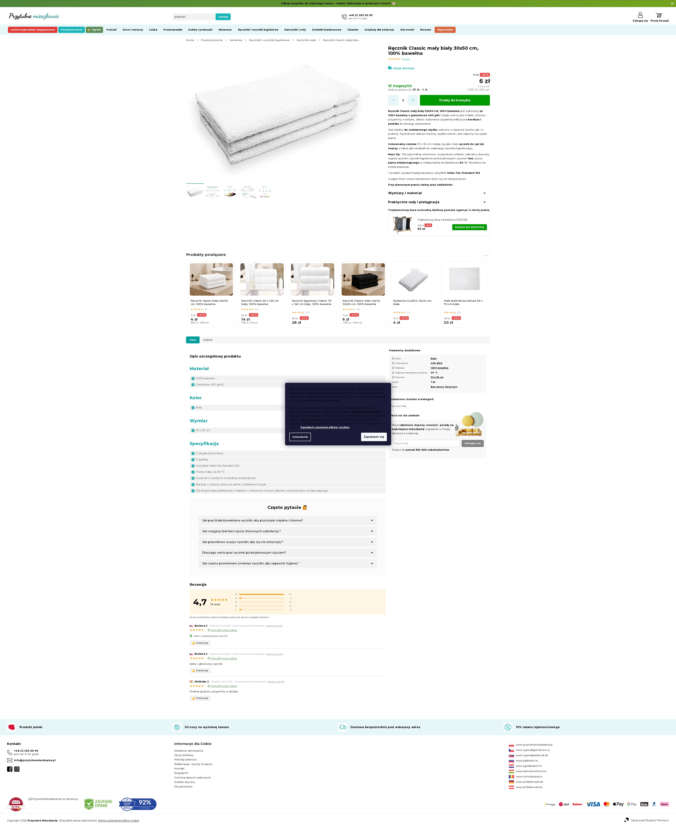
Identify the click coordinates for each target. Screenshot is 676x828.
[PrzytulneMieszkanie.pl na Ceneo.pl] (98, 804)
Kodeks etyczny (184, 782)
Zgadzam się (374, 436)
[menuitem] (32, 29)
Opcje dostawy (403, 68)
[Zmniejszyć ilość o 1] (393, 100)
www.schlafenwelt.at (529, 787)
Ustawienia (300, 436)
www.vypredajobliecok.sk (532, 755)
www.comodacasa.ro (529, 776)
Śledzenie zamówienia (188, 750)
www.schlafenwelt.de (529, 781)
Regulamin (181, 773)
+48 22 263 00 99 (26, 750)
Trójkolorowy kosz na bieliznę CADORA (442, 219)
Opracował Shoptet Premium (650, 820)
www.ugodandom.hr (529, 766)
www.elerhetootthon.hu (531, 771)
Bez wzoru (437, 386)
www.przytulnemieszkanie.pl (534, 744)
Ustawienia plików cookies (317, 419)
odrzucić (294, 423)
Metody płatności (185, 759)
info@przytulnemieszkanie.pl (34, 760)
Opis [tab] (193, 339)
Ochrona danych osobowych (192, 777)
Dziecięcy (451, 386)
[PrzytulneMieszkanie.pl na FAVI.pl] (16, 804)
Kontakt (179, 768)
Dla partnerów (183, 786)
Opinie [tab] (207, 339)
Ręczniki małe (398, 406)
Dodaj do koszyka (454, 100)
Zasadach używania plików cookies (325, 427)
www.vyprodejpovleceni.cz (533, 750)
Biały (434, 358)
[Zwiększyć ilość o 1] (413, 100)
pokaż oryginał (274, 625)
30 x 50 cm (437, 377)
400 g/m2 (436, 363)
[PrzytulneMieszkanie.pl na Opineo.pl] (53, 798)
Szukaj (223, 16)
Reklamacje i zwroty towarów (193, 764)
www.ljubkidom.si (527, 760)
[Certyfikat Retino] (138, 804)
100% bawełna (439, 368)
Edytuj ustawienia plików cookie (118, 820)
